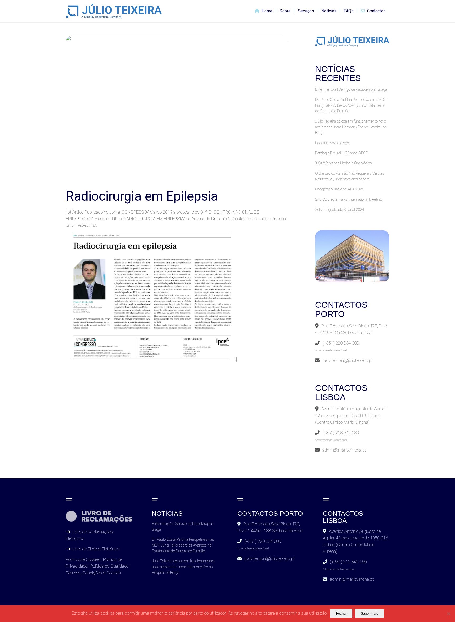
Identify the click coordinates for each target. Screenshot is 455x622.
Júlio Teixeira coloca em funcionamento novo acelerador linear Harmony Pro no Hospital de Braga (350, 127)
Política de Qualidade (109, 566)
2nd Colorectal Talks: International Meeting (348, 199)
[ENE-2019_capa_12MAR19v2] (177, 110)
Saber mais (369, 613)
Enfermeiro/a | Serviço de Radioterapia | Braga (351, 89)
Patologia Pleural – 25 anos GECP (341, 153)
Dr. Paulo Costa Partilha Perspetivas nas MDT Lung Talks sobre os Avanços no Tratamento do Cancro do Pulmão (351, 105)
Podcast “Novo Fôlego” (332, 143)
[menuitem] (263, 11)
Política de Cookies (83, 559)
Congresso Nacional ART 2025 (339, 189)
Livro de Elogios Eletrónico (96, 549)
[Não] (448, 613)
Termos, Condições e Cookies (93, 572)
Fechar (341, 613)
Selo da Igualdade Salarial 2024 (339, 210)
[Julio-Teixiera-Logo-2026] (114, 11)
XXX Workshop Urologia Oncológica (343, 163)
